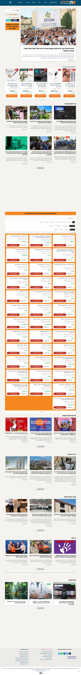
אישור (41, 673)
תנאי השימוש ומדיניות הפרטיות (40, 671)
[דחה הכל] (79, 671)
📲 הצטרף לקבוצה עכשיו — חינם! (40, 346)
